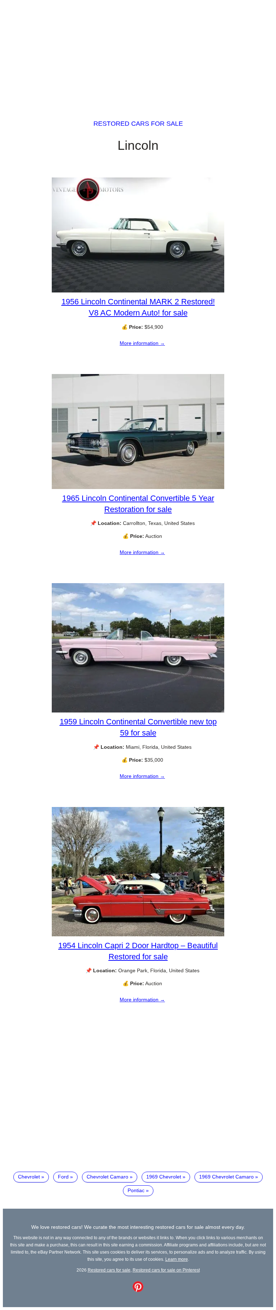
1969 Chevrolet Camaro (226, 1177)
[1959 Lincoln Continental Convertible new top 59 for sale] (138, 711)
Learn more (176, 1259)
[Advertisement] (138, 53)
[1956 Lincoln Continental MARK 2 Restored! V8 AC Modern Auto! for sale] (138, 291)
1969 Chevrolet (163, 1177)
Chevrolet (29, 1177)
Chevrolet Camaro (107, 1177)
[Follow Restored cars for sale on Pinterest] (138, 1290)
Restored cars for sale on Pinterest (166, 1270)
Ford (63, 1177)
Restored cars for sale (138, 123)
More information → (142, 343)
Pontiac (136, 1190)
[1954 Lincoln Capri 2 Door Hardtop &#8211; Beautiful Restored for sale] (138, 934)
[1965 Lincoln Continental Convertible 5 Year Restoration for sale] (138, 487)
